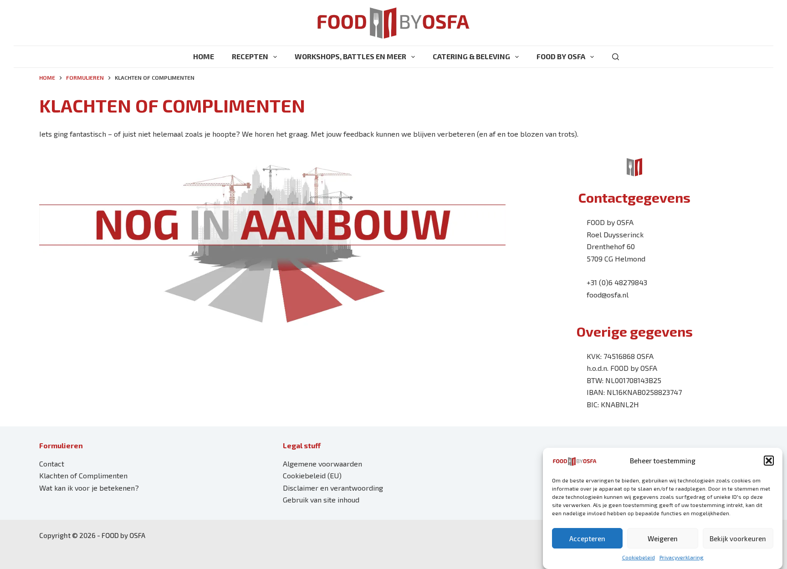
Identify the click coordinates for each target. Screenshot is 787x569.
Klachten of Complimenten (83, 475)
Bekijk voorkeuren (738, 538)
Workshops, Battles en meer (350, 56)
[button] (768, 460)
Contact (51, 463)
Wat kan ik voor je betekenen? (89, 487)
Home (203, 56)
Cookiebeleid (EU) (312, 475)
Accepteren (587, 538)
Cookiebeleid (638, 557)
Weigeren (663, 538)
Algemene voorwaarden (322, 463)
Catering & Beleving (471, 56)
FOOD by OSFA (561, 56)
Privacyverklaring (681, 557)
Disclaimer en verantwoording (333, 487)
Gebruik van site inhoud (321, 499)
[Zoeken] (615, 56)
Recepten (250, 56)
